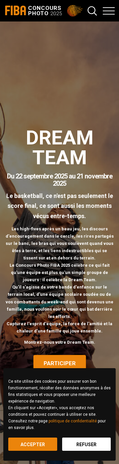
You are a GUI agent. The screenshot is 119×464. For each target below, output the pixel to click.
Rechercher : (92, 11)
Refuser (86, 444)
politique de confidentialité (73, 421)
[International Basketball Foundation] (75, 11)
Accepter (32, 444)
